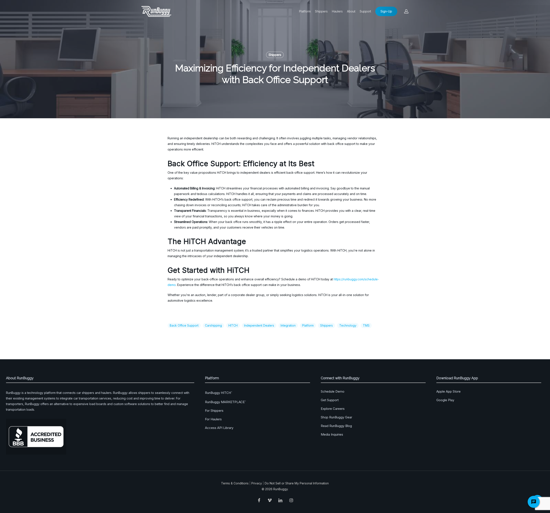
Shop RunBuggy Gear (336, 417)
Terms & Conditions (235, 483)
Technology (347, 325)
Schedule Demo (332, 391)
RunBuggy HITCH (218, 393)
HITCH (233, 325)
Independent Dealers (259, 325)
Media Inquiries (332, 434)
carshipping (213, 325)
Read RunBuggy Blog (336, 426)
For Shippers (214, 411)
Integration (288, 325)
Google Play (445, 400)
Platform (308, 325)
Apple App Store (448, 391)
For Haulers (213, 419)
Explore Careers (333, 409)
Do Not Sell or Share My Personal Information (297, 483)
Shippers (275, 55)
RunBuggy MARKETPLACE (225, 402)
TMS (366, 325)
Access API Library (219, 428)
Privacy (256, 483)
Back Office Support (184, 325)
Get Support (330, 400)
